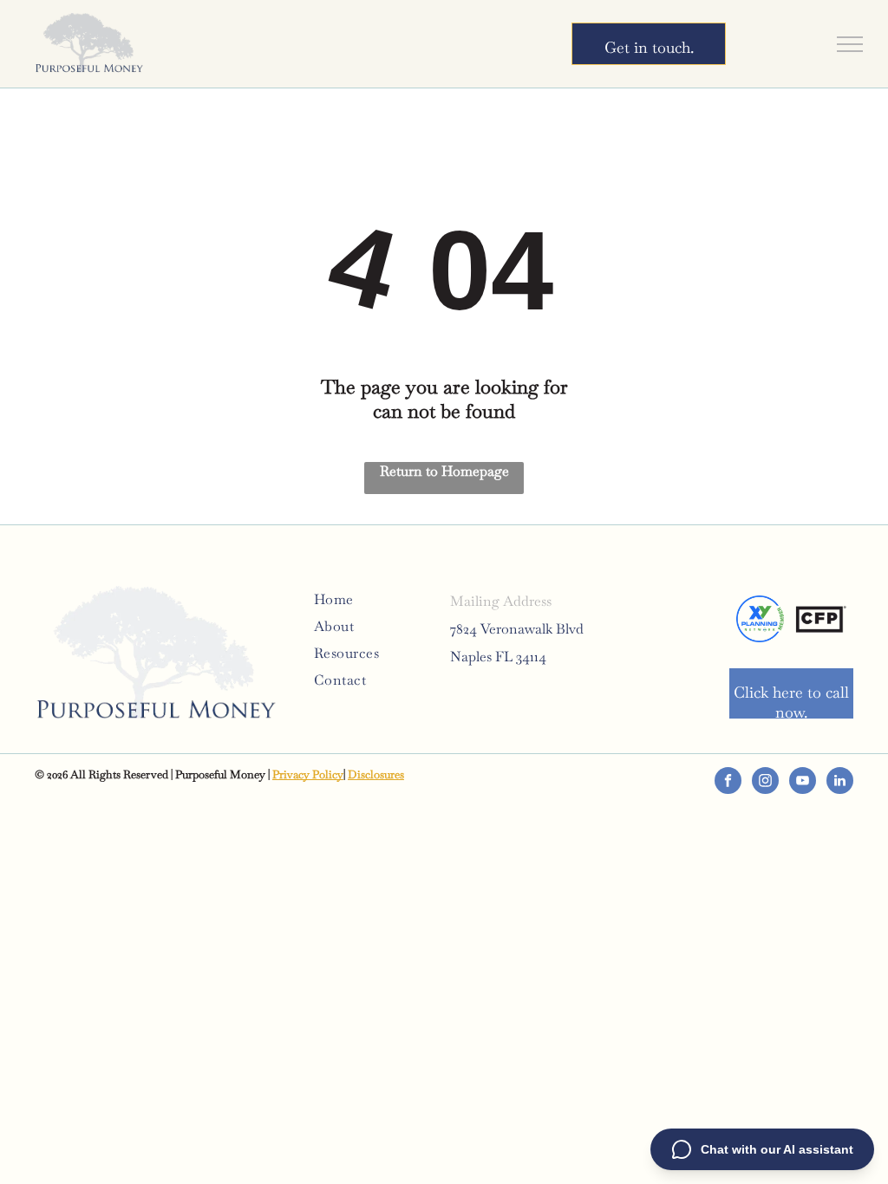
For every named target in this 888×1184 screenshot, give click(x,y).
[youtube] (802, 782)
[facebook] (728, 782)
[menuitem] (376, 599)
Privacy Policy (307, 774)
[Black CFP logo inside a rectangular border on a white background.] (820, 619)
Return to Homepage (444, 471)
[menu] (849, 44)
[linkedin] (839, 782)
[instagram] (765, 782)
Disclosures (376, 774)
